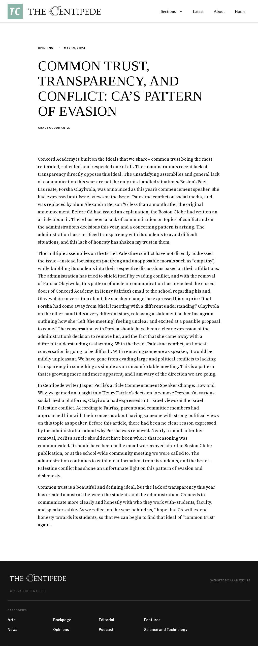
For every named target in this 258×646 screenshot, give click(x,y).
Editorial (106, 620)
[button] (171, 11)
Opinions (61, 629)
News (12, 629)
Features (152, 620)
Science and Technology (165, 629)
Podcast (106, 629)
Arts (12, 620)
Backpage (62, 620)
